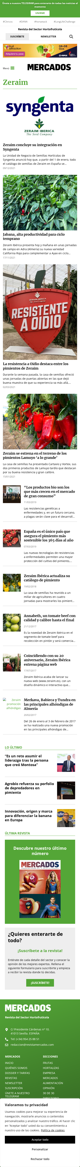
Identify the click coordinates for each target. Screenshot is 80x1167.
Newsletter (13, 1083)
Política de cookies (53, 1130)
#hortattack (40, 21)
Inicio (9, 1063)
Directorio (51, 1098)
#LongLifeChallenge (64, 21)
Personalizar (40, 1149)
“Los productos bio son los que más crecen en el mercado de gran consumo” (49, 491)
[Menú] (12, 68)
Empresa (49, 1073)
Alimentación (53, 1083)
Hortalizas (51, 1068)
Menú (6, 68)
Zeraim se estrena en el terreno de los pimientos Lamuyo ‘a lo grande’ (35, 455)
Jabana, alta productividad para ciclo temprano (34, 236)
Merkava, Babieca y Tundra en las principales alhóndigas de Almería (50, 704)
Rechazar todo (40, 1159)
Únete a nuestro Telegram (17, 1094)
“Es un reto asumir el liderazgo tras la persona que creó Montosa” (26, 760)
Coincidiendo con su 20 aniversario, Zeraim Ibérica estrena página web (47, 660)
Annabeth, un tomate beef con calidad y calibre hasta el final (50, 618)
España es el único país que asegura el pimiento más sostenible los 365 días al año (48, 535)
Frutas (48, 1063)
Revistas (11, 1078)
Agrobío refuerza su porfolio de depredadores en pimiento (29, 788)
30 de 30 (48, 1093)
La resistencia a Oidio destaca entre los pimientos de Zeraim (35, 366)
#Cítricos (8, 21)
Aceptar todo (40, 1139)
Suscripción (14, 1088)
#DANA (23, 21)
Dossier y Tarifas (17, 1073)
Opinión (49, 1088)
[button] (71, 36)
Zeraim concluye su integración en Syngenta (32, 147)
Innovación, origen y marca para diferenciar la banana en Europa (28, 815)
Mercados (50, 1078)
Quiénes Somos (16, 1068)
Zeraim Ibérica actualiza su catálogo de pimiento (47, 578)
